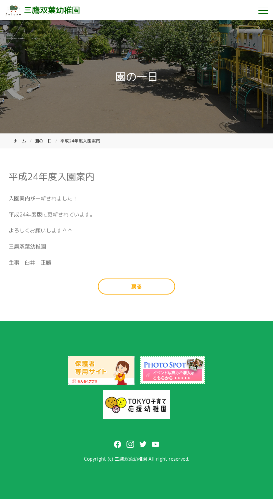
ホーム (19, 141)
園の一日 (43, 141)
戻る (136, 286)
